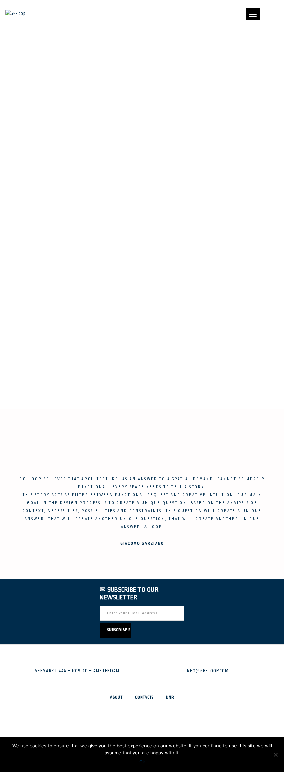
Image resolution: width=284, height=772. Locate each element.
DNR (170, 697)
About (116, 697)
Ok (142, 761)
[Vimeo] (142, 736)
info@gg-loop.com (207, 670)
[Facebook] (142, 716)
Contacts (144, 697)
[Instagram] (142, 726)
